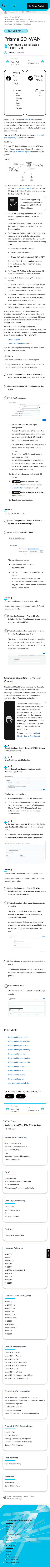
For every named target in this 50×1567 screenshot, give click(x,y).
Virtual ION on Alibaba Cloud (16, 1362)
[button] (48, 1253)
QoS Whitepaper (11, 1435)
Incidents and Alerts (12, 1210)
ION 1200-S (9, 1261)
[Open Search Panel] (14, 6)
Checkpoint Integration (14, 1404)
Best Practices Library (13, 1464)
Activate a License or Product (16, 1147)
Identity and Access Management (17, 1156)
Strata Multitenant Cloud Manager (18, 1181)
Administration (17, 1497)
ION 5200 (8, 1273)
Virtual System (17, 488)
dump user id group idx (16, 1054)
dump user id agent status (18, 1045)
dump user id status (15, 1071)
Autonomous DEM (12, 1216)
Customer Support (13, 1557)
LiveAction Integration (13, 1407)
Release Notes (11, 1526)
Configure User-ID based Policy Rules (18, 24)
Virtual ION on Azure (12, 1356)
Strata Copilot (38, 6)
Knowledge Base (12, 1562)
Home (6, 17)
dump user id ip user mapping (19, 1062)
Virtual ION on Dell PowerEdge (16, 1378)
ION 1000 (8, 1254)
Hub (6, 1153)
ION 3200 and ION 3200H (15, 1270)
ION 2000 (8, 1264)
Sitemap (9, 1540)
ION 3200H (9, 1324)
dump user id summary (16, 1075)
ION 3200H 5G (10, 1328)
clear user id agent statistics (18, 1083)
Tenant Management (13, 1159)
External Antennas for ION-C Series (18, 1442)
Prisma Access (10, 1178)
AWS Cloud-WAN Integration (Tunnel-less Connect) (25, 1400)
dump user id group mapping (19, 1058)
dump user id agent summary (19, 1050)
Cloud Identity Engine (20, 152)
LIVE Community (12, 1560)
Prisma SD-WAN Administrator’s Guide (18, 19)
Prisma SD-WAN (15, 17)
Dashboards (9, 1207)
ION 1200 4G (10, 1305)
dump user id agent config (18, 1037)
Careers (9, 1554)
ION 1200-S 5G (10, 1318)
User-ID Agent (25, 188)
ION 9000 (8, 1280)
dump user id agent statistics (19, 1041)
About (8, 1551)
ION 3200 (8, 1321)
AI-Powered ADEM (12, 1185)
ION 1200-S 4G (10, 1315)
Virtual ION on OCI (12, 1369)
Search (8, 1529)
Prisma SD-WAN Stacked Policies (16, 22)
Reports (8, 1213)
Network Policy (10, 1432)
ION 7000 (8, 1277)
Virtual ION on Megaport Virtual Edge (19, 1375)
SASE (9, 1497)
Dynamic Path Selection (14, 1445)
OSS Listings (11, 1537)
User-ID (28, 120)
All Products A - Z (11, 1483)
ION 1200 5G (10, 1308)
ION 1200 (8, 1257)
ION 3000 (8, 1267)
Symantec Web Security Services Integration (22, 1413)
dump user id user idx (16, 1079)
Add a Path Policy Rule (37, 22)
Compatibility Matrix (12, 1486)
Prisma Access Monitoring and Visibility (20, 1188)
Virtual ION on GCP (12, 1359)
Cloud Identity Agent (16, 343)
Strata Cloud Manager (13, 1143)
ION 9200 (8, 1283)
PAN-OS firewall (14, 339)
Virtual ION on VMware (13, 1372)
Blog (8, 1532)
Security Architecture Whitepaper (18, 1439)
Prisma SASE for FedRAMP (15, 1235)
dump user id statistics (16, 1066)
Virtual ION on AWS (12, 1353)
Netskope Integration (13, 1410)
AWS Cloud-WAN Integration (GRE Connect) (22, 1397)
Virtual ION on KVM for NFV (15, 1366)
